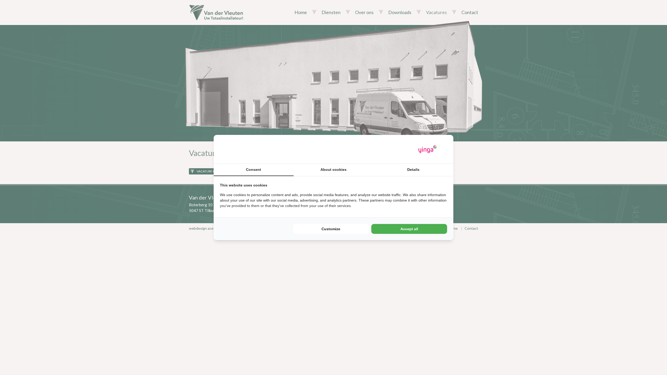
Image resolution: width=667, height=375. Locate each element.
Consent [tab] (253, 169)
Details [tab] (413, 169)
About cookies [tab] (333, 169)
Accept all (409, 229)
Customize (331, 229)
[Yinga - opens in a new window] (427, 149)
